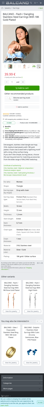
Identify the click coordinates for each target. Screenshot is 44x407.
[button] (22, 44)
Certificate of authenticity (12, 165)
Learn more (4, 405)
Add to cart (23, 88)
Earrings (16, 8)
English (6, 396)
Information (8, 378)
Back (41, 8)
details (7, 128)
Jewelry (8, 8)
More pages (8, 388)
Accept (40, 402)
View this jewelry (11, 311)
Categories (7, 383)
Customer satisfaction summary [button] (12, 116)
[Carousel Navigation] (39, 321)
